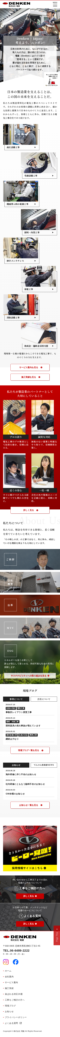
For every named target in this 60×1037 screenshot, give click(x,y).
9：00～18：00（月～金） (16, 952)
